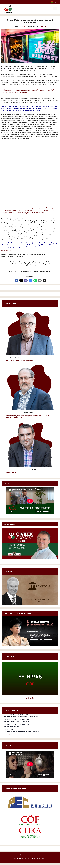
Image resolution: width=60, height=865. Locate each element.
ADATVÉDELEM (31, 855)
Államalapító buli (12, 473)
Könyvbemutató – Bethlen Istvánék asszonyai (23, 731)
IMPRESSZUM (11, 855)
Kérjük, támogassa (30, 697)
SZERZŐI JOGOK (21, 855)
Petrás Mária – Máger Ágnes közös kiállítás (22, 716)
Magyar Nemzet (6, 250)
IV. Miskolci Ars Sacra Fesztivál (18, 721)
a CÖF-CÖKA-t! (30, 698)
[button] (51, 8)
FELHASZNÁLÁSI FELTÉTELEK (44, 855)
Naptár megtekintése (7, 735)
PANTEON (9, 571)
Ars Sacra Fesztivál (13, 726)
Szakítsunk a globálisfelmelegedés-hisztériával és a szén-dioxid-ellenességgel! (28, 417)
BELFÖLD (43, 26)
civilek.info (21, 26)
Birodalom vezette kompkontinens (19, 361)
